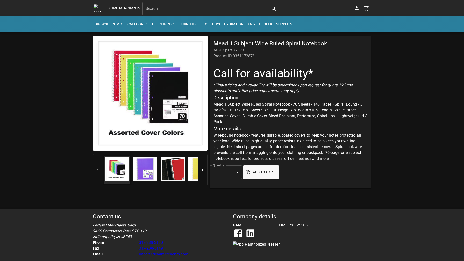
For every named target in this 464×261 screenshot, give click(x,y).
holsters (211, 24)
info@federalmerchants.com (163, 254)
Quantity (218, 165)
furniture (189, 24)
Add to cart (264, 172)
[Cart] (366, 8)
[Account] (357, 8)
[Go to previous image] (98, 169)
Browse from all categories (121, 24)
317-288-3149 (151, 248)
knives (253, 24)
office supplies (278, 24)
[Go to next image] (202, 169)
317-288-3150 (151, 242)
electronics (163, 24)
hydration (234, 24)
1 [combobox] (214, 172)
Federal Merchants (121, 8)
